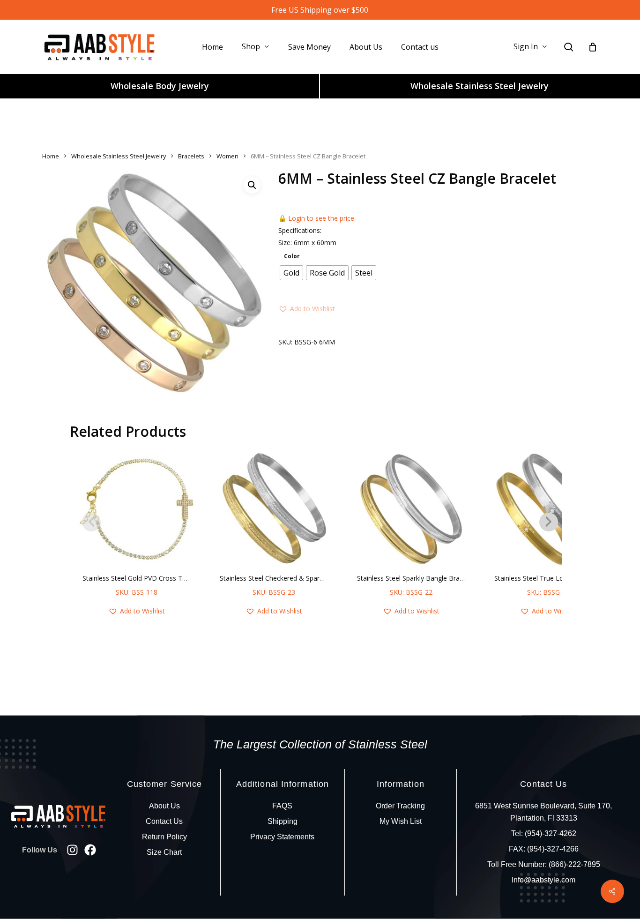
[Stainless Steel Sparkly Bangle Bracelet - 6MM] (411, 509)
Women (227, 156)
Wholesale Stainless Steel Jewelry (479, 85)
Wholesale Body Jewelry (160, 85)
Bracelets (191, 156)
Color (292, 256)
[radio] (291, 273)
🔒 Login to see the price (316, 218)
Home (50, 156)
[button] (252, 185)
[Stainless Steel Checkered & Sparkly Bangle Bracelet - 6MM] (274, 509)
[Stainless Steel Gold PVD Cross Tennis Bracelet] (136, 509)
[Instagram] (72, 850)
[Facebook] (90, 850)
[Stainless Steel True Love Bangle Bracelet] (548, 509)
